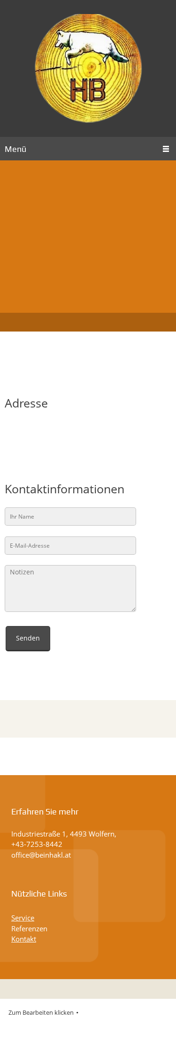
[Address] (51, 433)
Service (22, 917)
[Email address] (32, 433)
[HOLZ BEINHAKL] (88, 68)
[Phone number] (14, 433)
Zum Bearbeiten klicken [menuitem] (41, 1012)
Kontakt (23, 938)
